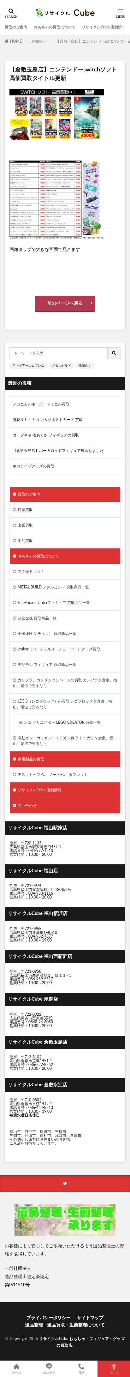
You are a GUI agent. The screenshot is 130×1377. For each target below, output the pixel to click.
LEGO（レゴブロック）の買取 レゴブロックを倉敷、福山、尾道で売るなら (62, 704)
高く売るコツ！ (31, 572)
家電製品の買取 (31, 759)
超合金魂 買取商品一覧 (37, 618)
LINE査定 (49, 1372)
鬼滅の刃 (85, 365)
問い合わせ (27, 805)
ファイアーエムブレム (28, 365)
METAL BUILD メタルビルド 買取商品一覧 (53, 587)
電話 (81, 1372)
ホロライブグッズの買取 (33, 466)
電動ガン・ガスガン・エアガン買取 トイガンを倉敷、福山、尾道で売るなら (63, 741)
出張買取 (25, 525)
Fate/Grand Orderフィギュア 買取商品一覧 (54, 603)
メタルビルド (61, 365)
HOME (16, 41)
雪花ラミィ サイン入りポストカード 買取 (48, 420)
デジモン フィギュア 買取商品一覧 (47, 665)
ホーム (16, 1372)
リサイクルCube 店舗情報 (104, 27)
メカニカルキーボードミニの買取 (41, 404)
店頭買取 (25, 510)
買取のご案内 (16, 27)
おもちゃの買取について (54, 27)
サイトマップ (90, 1318)
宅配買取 (25, 541)
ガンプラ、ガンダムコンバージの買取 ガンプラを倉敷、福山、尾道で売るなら (65, 683)
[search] (114, 353)
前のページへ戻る (65, 303)
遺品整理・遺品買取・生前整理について (65, 1325)
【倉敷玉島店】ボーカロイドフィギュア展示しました (58, 451)
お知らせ (38, 41)
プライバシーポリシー (49, 1318)
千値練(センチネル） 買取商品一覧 (47, 634)
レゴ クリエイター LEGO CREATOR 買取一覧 (62, 722)
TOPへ (114, 1372)
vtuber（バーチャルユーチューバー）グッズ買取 (59, 649)
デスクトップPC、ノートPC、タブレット (53, 775)
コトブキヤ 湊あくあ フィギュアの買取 (46, 435)
